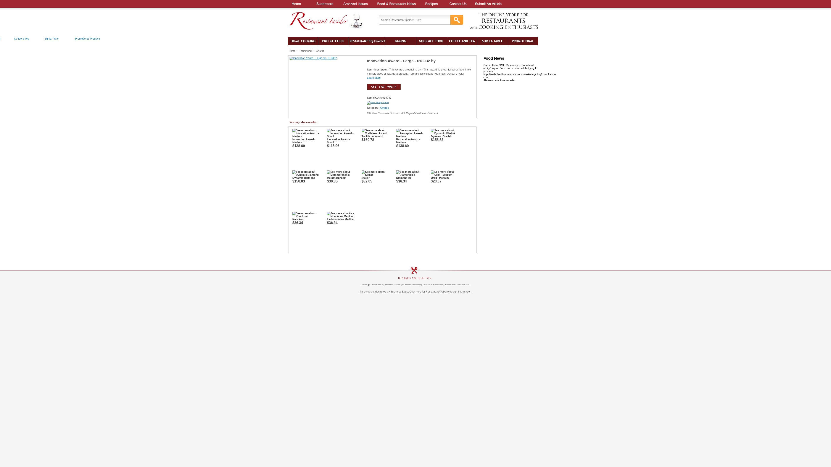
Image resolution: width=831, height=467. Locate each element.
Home (292, 51)
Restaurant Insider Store (457, 284)
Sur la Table (492, 41)
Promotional (306, 51)
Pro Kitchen (333, 41)
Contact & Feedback (433, 284)
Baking (401, 41)
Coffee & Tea (462, 41)
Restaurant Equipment (367, 41)
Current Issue (376, 284)
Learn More (374, 77)
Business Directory (411, 284)
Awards (320, 51)
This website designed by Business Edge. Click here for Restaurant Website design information (415, 291)
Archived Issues (392, 284)
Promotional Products (523, 41)
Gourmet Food (431, 41)
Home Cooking (303, 41)
